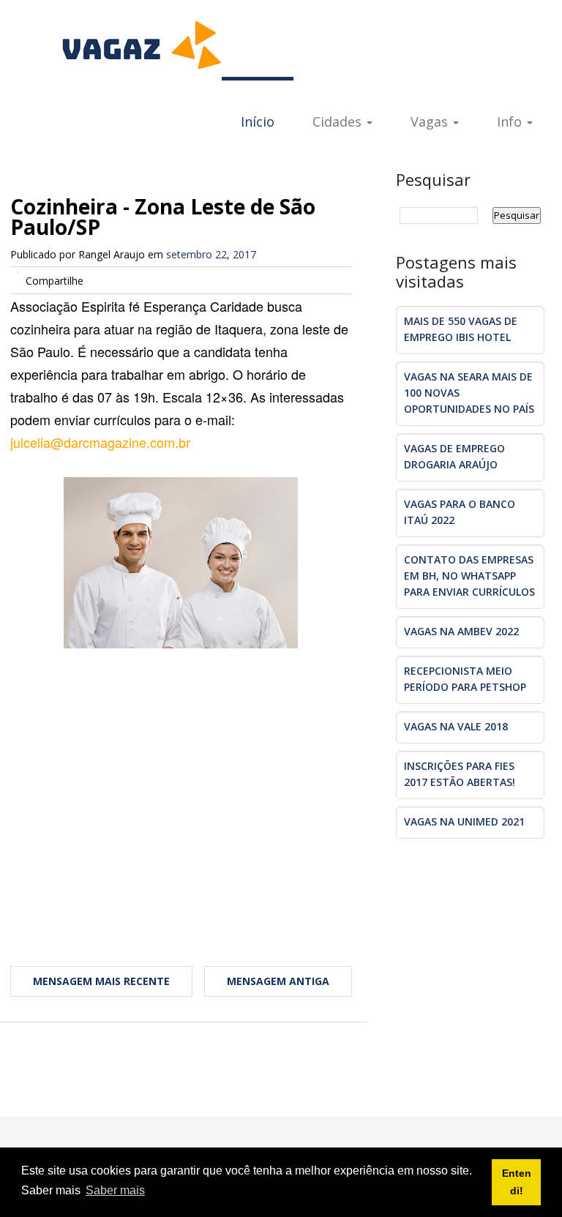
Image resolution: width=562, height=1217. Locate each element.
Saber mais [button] (115, 1190)
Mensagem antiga (278, 981)
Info (511, 121)
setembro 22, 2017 (211, 254)
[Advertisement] (181, 808)
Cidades (338, 121)
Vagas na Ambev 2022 (461, 631)
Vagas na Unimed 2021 (464, 821)
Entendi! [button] (516, 1182)
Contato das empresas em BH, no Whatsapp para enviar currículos (469, 576)
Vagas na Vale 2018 (456, 726)
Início (257, 121)
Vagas (431, 121)
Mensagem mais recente (101, 981)
